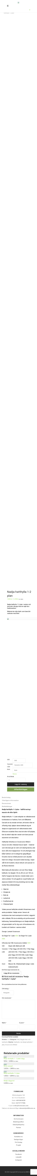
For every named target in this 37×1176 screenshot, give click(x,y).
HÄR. (3, 939)
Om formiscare (18, 1119)
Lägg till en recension (11, 973)
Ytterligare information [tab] (10, 800)
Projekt (18, 1145)
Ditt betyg (5, 989)
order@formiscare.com (20, 1105)
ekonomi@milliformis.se (27, 1108)
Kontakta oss (18, 1136)
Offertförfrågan (20, 789)
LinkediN (18, 1157)
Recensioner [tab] (6, 803)
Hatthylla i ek (18, 1042)
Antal (8, 776)
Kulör (8, 769)
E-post (22, 1023)
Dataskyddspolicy (18, 1124)
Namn (4, 1023)
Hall (18, 1039)
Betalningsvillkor (18, 1122)
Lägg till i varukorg (21, 784)
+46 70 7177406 (20, 1103)
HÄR (16, 936)
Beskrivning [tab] (6, 797)
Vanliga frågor (18, 1139)
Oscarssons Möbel (11, 1044)
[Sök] (25, 10)
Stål (8, 759)
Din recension (7, 998)
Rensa (15, 774)
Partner (18, 1127)
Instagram (18, 1160)
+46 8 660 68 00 (20, 1100)
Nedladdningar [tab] (7, 806)
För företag (18, 1142)
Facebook (18, 1154)
